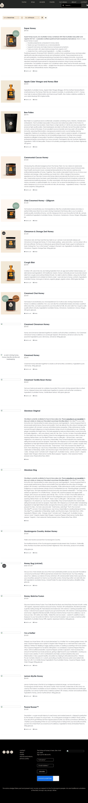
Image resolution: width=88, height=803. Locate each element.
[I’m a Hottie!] (11, 643)
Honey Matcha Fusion (34, 596)
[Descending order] (22, 17)
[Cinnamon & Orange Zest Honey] (11, 241)
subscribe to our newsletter (75, 419)
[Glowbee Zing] (11, 480)
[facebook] (4, 752)
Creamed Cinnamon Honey (37, 324)
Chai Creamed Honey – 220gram (39, 200)
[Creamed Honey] (11, 357)
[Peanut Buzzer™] (11, 717)
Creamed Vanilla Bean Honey (37, 380)
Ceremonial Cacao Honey (36, 157)
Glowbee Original (32, 411)
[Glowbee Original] (11, 421)
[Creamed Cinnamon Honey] (11, 334)
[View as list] (45, 17)
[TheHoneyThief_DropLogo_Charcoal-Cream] (2, 3)
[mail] (11, 752)
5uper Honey (30, 28)
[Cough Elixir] (11, 272)
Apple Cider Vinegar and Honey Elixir (41, 81)
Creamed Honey (31, 355)
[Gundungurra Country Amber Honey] (11, 541)
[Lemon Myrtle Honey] (11, 686)
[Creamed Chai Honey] (11, 303)
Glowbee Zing (30, 470)
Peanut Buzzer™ (31, 707)
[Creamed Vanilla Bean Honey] (11, 390)
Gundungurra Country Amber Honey (40, 531)
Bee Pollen (29, 112)
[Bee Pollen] (11, 122)
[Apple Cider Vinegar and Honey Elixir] (11, 91)
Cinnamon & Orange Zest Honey (39, 231)
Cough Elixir (29, 262)
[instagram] (7, 752)
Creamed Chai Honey (34, 293)
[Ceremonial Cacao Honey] (11, 167)
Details (35, 71)
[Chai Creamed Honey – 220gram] (11, 210)
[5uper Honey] (11, 38)
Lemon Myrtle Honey (33, 676)
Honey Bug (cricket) (33, 563)
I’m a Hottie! (29, 633)
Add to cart (28, 71)
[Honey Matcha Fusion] (11, 606)
